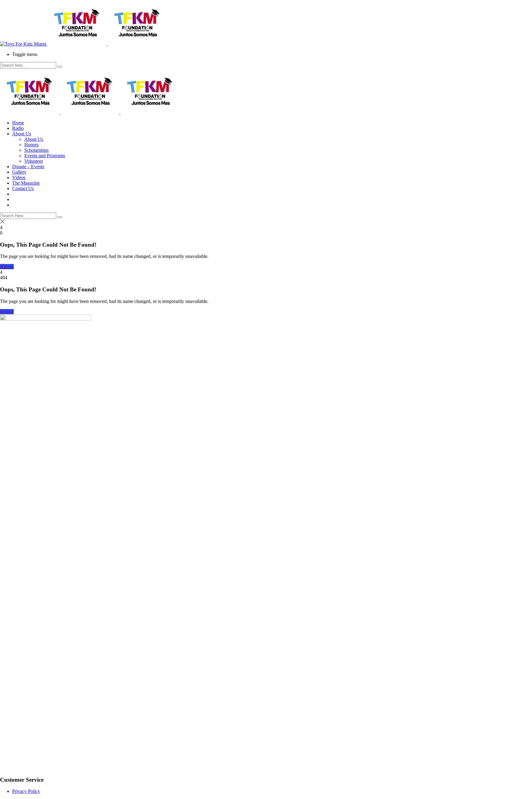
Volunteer (33, 161)
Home (18, 122)
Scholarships (36, 150)
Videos (19, 177)
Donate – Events (28, 166)
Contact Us (23, 188)
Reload (7, 266)
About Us (21, 133)
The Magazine (26, 183)
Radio (18, 128)
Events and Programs (44, 155)
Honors (31, 144)
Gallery (19, 172)
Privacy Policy (26, 791)
